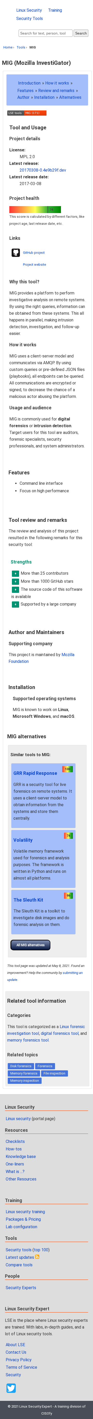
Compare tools (19, 1264)
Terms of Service (21, 1367)
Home (7, 47)
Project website (34, 264)
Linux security (18, 1118)
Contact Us (16, 1352)
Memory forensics (23, 1073)
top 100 (41, 1249)
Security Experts (21, 1287)
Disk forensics (21, 1066)
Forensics (45, 1066)
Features (25, 90)
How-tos (14, 1149)
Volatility (23, 840)
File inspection (54, 1073)
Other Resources (21, 1179)
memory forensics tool (28, 1040)
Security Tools (29, 18)
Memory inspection (24, 1081)
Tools (21, 47)
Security (13, 1374)
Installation (44, 97)
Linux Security (29, 10)
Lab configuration (21, 1226)
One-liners (15, 1164)
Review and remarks (56, 90)
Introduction (29, 83)
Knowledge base (21, 1156)
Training (55, 10)
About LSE (15, 1344)
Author (23, 97)
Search (81, 33)
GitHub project (34, 253)
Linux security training (25, 1211)
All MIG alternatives (31, 945)
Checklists (15, 1141)
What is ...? (15, 1171)
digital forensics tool (60, 1033)
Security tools (19, 1249)
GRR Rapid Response (35, 773)
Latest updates (20, 1257)
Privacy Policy (19, 1359)
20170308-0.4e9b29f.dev (43, 170)
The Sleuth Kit (28, 900)
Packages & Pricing (23, 1219)
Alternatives (70, 97)
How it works (57, 83)
